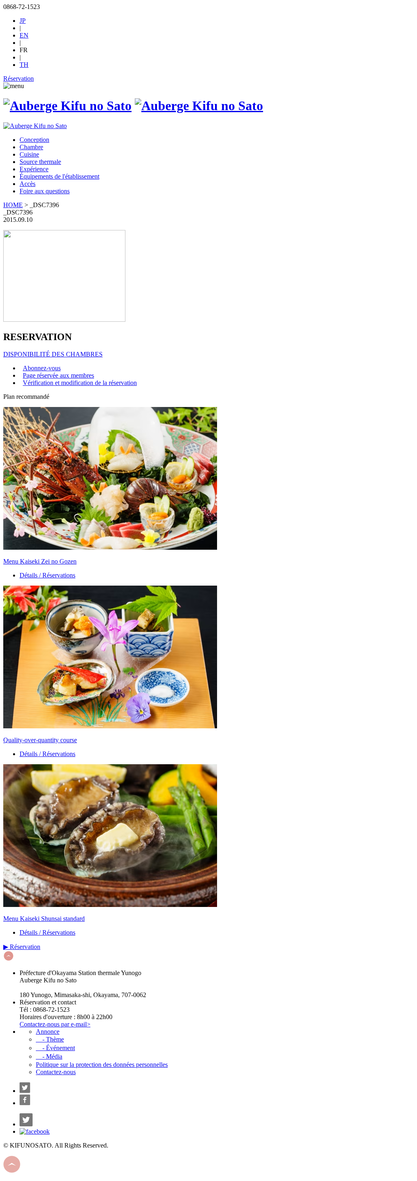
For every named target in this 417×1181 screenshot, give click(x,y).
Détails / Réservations (47, 575)
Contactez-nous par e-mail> (55, 1024)
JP (23, 20)
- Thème (50, 1039)
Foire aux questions (45, 191)
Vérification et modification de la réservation (80, 382)
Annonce (47, 1031)
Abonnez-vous (42, 368)
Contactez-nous (56, 1071)
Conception (34, 139)
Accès (27, 183)
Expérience (34, 169)
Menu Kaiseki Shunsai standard (44, 918)
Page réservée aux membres (58, 375)
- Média (49, 1056)
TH (24, 64)
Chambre (31, 147)
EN (24, 35)
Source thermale (40, 161)
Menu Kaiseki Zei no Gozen (40, 561)
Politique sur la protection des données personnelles (102, 1064)
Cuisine (29, 154)
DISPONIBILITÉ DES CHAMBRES (53, 354)
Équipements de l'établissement (59, 176)
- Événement (55, 1047)
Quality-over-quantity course (40, 739)
